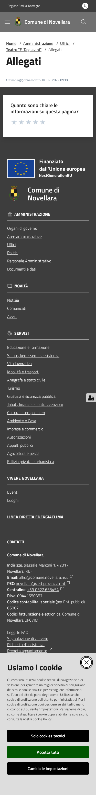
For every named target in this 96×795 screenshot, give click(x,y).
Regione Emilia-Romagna (24, 6)
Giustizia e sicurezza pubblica (31, 396)
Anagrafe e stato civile (26, 380)
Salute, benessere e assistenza (33, 355)
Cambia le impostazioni (48, 768)
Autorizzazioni (19, 437)
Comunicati (16, 308)
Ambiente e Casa (21, 421)
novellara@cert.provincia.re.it (41, 583)
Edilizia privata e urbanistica (30, 461)
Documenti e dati (21, 269)
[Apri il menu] (7, 22)
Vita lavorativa (19, 364)
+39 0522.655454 (43, 589)
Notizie (13, 300)
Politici (12, 253)
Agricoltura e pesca (23, 453)
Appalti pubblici (20, 445)
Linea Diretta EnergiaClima (35, 517)
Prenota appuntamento (27, 651)
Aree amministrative (24, 236)
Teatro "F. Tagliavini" (23, 49)
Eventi (12, 492)
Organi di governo (22, 228)
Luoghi (12, 500)
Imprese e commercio (25, 429)
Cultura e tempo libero (26, 412)
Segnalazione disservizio (27, 638)
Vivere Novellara (25, 478)
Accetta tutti (48, 752)
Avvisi (12, 316)
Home (11, 43)
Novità (21, 286)
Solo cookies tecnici (48, 736)
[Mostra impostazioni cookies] (91, 397)
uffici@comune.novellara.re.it (43, 577)
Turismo (13, 388)
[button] (83, 22)
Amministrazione (38, 43)
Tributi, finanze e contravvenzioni (35, 404)
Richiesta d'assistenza (26, 645)
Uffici (65, 43)
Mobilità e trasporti (23, 372)
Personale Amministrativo (29, 261)
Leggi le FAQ (17, 632)
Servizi (21, 333)
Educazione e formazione (28, 347)
